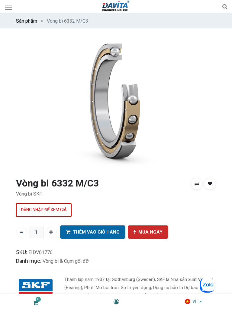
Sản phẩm (26, 21)
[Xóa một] (21, 232)
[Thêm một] (51, 232)
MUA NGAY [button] (150, 232)
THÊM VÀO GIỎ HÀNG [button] (96, 232)
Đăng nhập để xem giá (44, 209)
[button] (197, 184)
